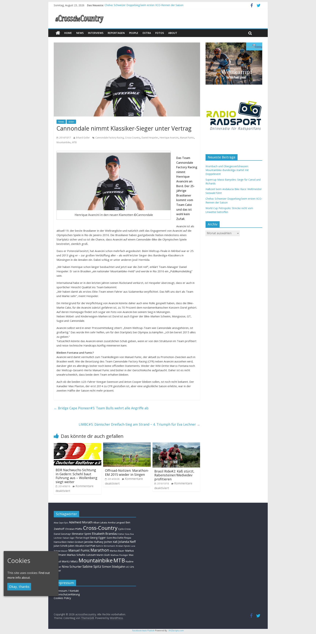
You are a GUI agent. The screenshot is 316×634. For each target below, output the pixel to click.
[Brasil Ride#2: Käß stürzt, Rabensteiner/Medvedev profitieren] (176, 445)
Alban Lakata (100, 522)
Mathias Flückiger (119, 555)
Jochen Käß (111, 542)
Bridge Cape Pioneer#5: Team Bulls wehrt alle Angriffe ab (101, 408)
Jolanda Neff (127, 542)
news (80, 33)
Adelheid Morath (81, 522)
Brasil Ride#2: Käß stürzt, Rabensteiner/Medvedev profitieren (174, 475)
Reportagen (116, 33)
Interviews (95, 33)
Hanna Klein (60, 542)
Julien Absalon (76, 545)
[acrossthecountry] (79, 15)
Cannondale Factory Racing (109, 137)
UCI (127, 566)
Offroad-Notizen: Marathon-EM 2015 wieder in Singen (127, 472)
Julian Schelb (61, 545)
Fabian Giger (69, 538)
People (133, 33)
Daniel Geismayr (62, 533)
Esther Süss (123, 534)
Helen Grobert (75, 542)
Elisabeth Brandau (105, 534)
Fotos (159, 33)
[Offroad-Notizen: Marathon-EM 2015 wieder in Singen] (127, 445)
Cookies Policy (62, 598)
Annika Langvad (116, 522)
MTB (74, 142)
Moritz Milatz (70, 561)
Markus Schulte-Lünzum (81, 555)
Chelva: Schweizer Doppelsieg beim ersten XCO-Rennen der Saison (144, 5)
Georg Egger (98, 537)
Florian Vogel (82, 537)
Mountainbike (64, 142)
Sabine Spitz (91, 566)
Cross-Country (132, 137)
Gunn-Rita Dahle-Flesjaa (119, 537)
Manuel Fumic (187, 137)
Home (68, 33)
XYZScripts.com (176, 630)
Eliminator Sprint (81, 533)
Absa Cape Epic (61, 522)
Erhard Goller (83, 137)
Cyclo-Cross (124, 529)
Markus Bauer (117, 550)
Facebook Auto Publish (143, 630)
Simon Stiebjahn (113, 566)
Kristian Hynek (123, 545)
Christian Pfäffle (73, 529)
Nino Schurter (72, 566)
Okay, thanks (19, 586)
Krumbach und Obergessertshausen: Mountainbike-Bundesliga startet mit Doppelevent (227, 170)
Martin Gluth (103, 555)
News (61, 121)
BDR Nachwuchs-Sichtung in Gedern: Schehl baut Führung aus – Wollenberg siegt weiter (76, 476)
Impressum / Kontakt (66, 590)
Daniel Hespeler (150, 137)
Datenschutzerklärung (67, 594)
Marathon (100, 550)
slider (71, 121)
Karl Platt (90, 545)
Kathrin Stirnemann (105, 545)
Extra (147, 33)
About (172, 33)
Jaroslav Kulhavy (93, 542)
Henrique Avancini (169, 137)
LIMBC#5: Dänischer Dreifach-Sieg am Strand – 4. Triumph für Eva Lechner (139, 424)
